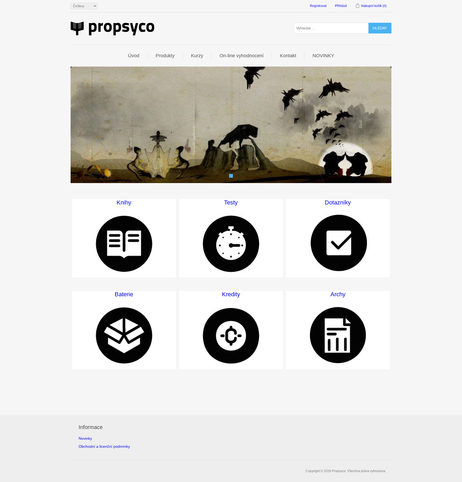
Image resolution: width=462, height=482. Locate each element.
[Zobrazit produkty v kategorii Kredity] (231, 335)
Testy (231, 202)
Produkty (165, 55)
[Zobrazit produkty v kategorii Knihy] (124, 244)
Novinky (85, 438)
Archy (337, 294)
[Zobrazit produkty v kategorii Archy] (338, 335)
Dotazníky (338, 202)
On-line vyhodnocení (242, 55)
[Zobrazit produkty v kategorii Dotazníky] (338, 244)
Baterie (124, 294)
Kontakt (288, 55)
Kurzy (197, 55)
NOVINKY (323, 55)
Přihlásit (341, 6)
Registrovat (318, 6)
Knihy (124, 202)
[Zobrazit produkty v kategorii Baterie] (124, 335)
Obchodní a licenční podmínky (104, 446)
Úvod (133, 55)
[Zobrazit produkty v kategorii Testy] (231, 244)
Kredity (231, 294)
